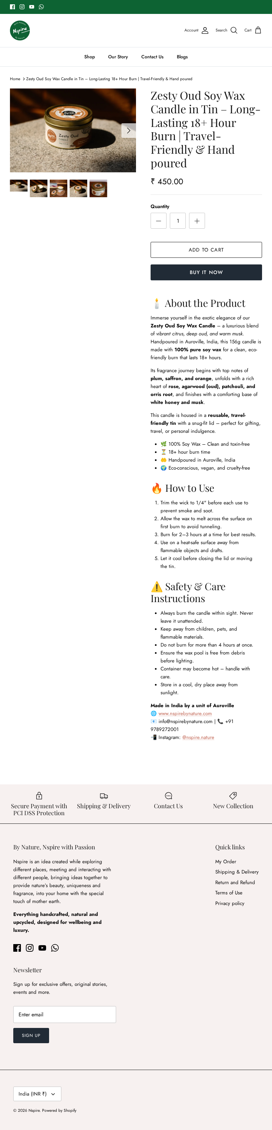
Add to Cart (206, 250)
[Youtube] (31, 6)
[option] (73, 130)
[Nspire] (20, 30)
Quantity (160, 206)
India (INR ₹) (33, 1094)
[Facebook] (12, 6)
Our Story (118, 56)
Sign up (31, 1035)
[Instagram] (22, 6)
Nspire (34, 1110)
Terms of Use (228, 892)
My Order (225, 861)
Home (15, 79)
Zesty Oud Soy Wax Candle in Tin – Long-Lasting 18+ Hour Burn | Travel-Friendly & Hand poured (109, 79)
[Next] (128, 130)
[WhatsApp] (41, 6)
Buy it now (206, 272)
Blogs (182, 56)
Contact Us (152, 56)
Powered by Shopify (59, 1110)
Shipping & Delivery (237, 872)
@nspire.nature (198, 737)
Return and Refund (235, 882)
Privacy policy (229, 903)
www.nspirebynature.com (185, 713)
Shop (89, 56)
